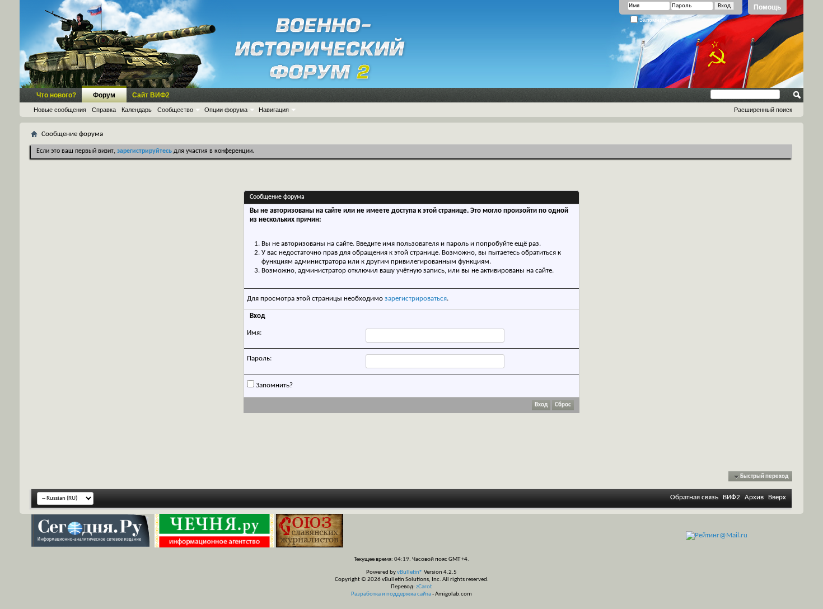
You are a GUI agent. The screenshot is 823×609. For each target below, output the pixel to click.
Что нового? (56, 95)
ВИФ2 (731, 497)
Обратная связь (694, 497)
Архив (754, 497)
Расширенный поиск (763, 109)
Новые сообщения (60, 109)
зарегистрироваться (416, 298)
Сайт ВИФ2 (151, 95)
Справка (104, 109)
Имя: (254, 332)
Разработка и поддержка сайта (391, 594)
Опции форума (225, 109)
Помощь (767, 7)
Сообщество (175, 109)
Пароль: (259, 358)
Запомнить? (655, 20)
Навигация (274, 109)
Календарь (136, 109)
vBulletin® (410, 572)
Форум (104, 95)
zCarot (424, 587)
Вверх (777, 497)
